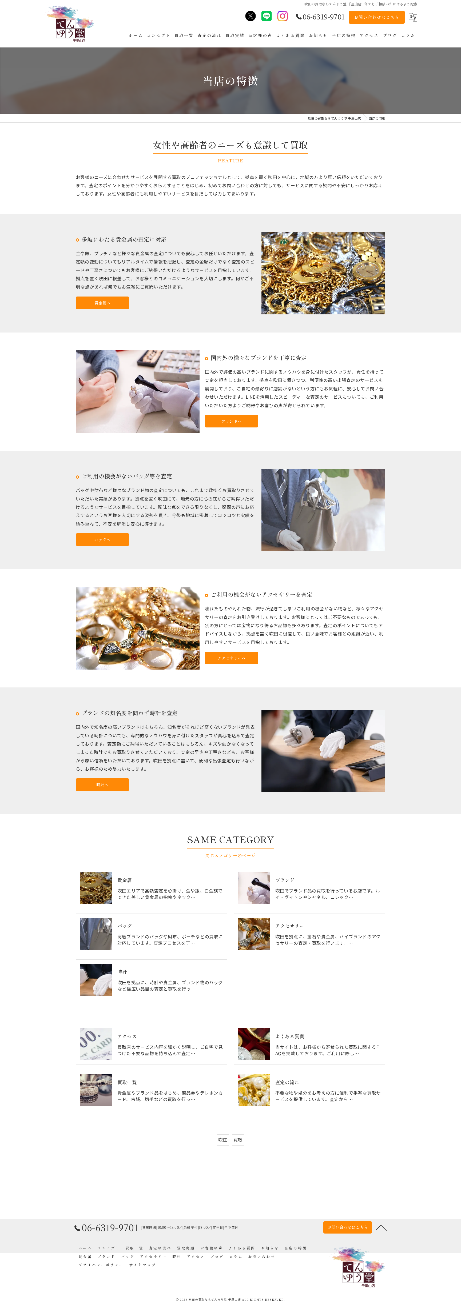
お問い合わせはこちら (376, 17)
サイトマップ (142, 1264)
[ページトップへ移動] (381, 1227)
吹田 (222, 1139)
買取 (238, 1139)
